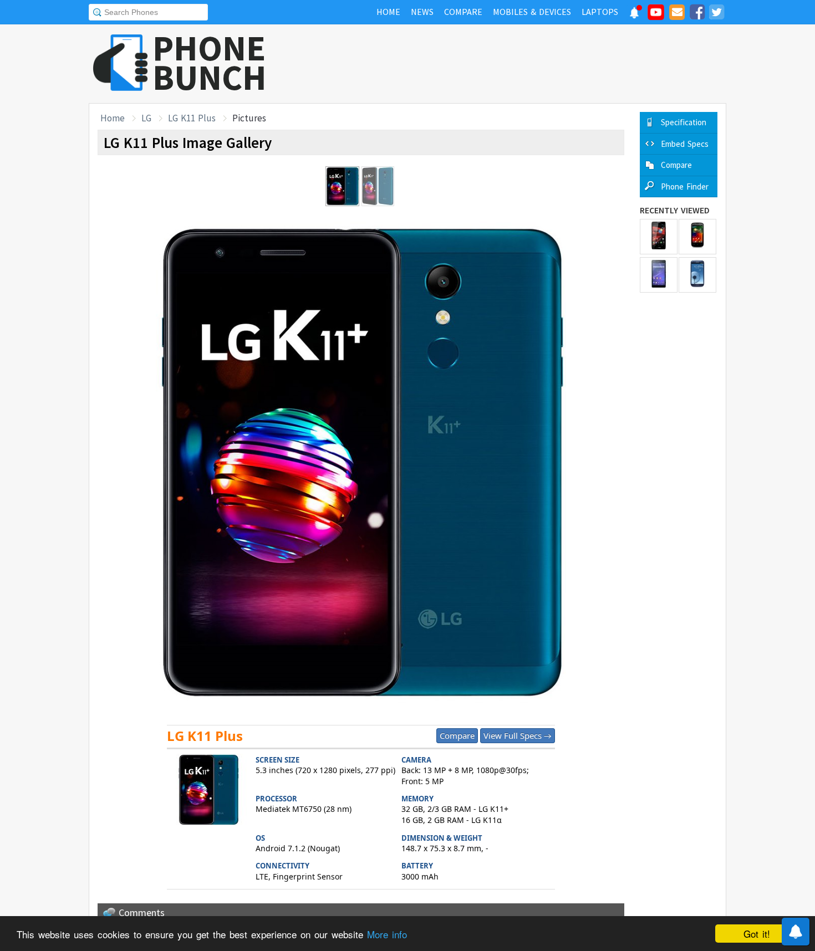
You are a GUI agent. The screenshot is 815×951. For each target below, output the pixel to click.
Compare (457, 735)
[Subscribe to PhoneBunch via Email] (677, 14)
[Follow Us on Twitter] (716, 14)
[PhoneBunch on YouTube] (655, 15)
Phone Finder (685, 186)
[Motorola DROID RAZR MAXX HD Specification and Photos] (659, 236)
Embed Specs (685, 144)
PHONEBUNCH (209, 62)
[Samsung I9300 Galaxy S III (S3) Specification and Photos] (697, 275)
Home (112, 118)
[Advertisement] (524, 64)
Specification (683, 122)
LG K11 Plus (192, 118)
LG (146, 118)
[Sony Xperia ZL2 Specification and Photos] (659, 275)
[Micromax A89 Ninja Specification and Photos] (697, 236)
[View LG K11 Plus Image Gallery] (208, 791)
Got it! (756, 933)
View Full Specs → (517, 735)
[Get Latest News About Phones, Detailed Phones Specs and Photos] (120, 63)
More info (387, 934)
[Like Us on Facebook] (696, 14)
